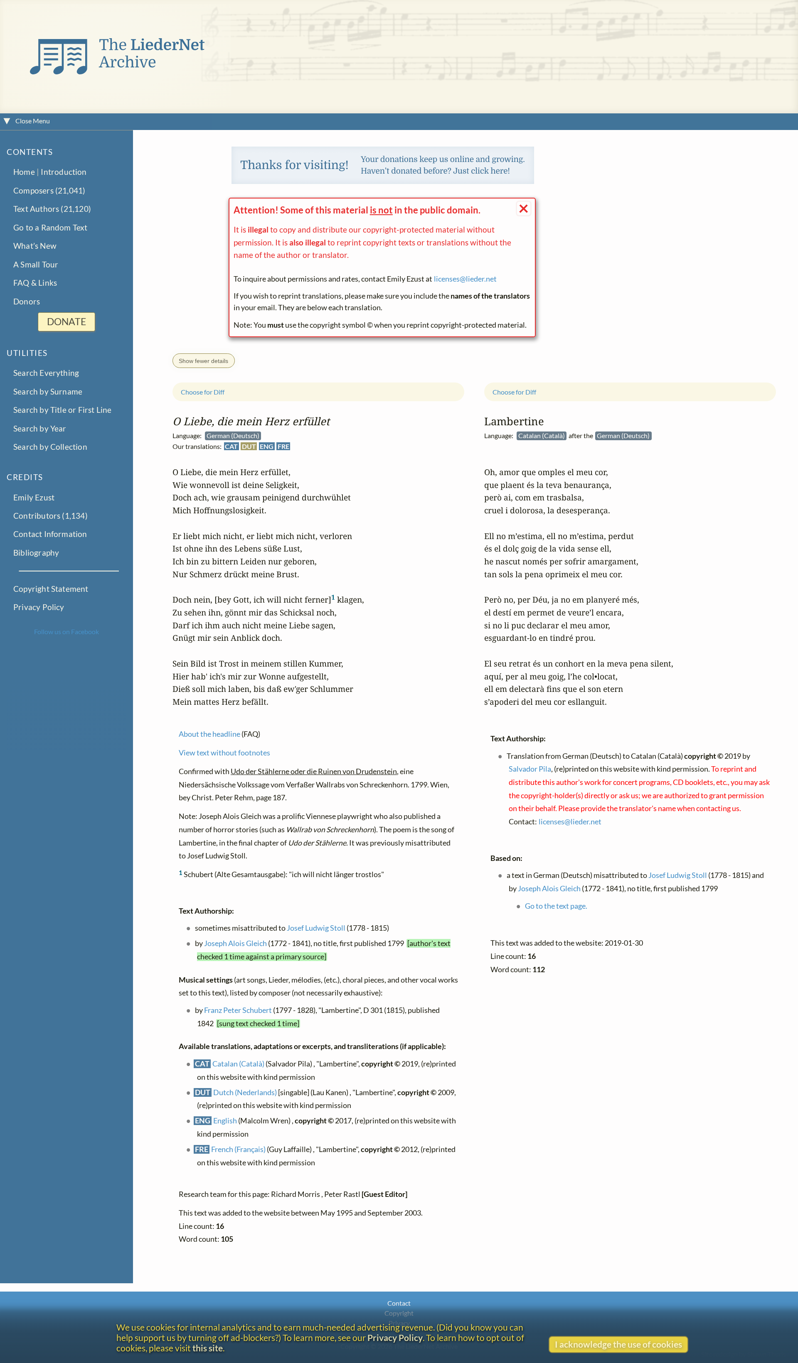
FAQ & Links (35, 283)
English (225, 1120)
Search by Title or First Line (62, 410)
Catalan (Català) (238, 1063)
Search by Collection (50, 447)
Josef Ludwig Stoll (316, 928)
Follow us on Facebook (66, 631)
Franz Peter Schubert (238, 1010)
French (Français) (238, 1149)
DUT (249, 446)
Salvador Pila (530, 769)
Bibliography (36, 553)
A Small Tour (35, 264)
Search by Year (39, 428)
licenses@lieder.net (465, 279)
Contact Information (50, 534)
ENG (266, 446)
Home (24, 172)
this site (207, 1348)
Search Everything (46, 373)
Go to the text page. (556, 906)
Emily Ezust (33, 497)
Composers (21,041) (49, 190)
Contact (399, 1303)
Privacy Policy (38, 607)
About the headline (209, 734)
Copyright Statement (51, 588)
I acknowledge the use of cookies (618, 1344)
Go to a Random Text (50, 227)
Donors (26, 301)
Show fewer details (203, 360)
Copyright (399, 1313)
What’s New (35, 246)
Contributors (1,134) (50, 516)
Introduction (63, 172)
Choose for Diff (202, 392)
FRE (283, 446)
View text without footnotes (224, 752)
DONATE (66, 322)
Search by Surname (47, 391)
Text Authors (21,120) (52, 209)
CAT (231, 446)
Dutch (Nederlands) (245, 1092)
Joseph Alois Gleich (235, 943)
